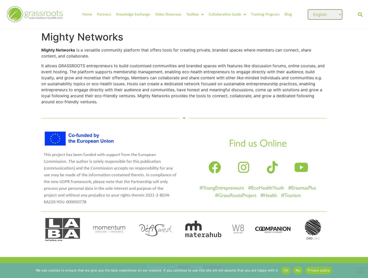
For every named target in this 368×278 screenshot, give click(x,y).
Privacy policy (319, 270)
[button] (360, 14)
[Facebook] (214, 167)
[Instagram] (243, 167)
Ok (286, 270)
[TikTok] (272, 167)
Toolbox (192, 14)
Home (87, 14)
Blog (288, 14)
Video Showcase (168, 14)
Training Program (265, 14)
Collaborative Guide (225, 14)
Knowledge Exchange (133, 14)
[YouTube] (301, 167)
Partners (104, 14)
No (298, 270)
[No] (360, 270)
